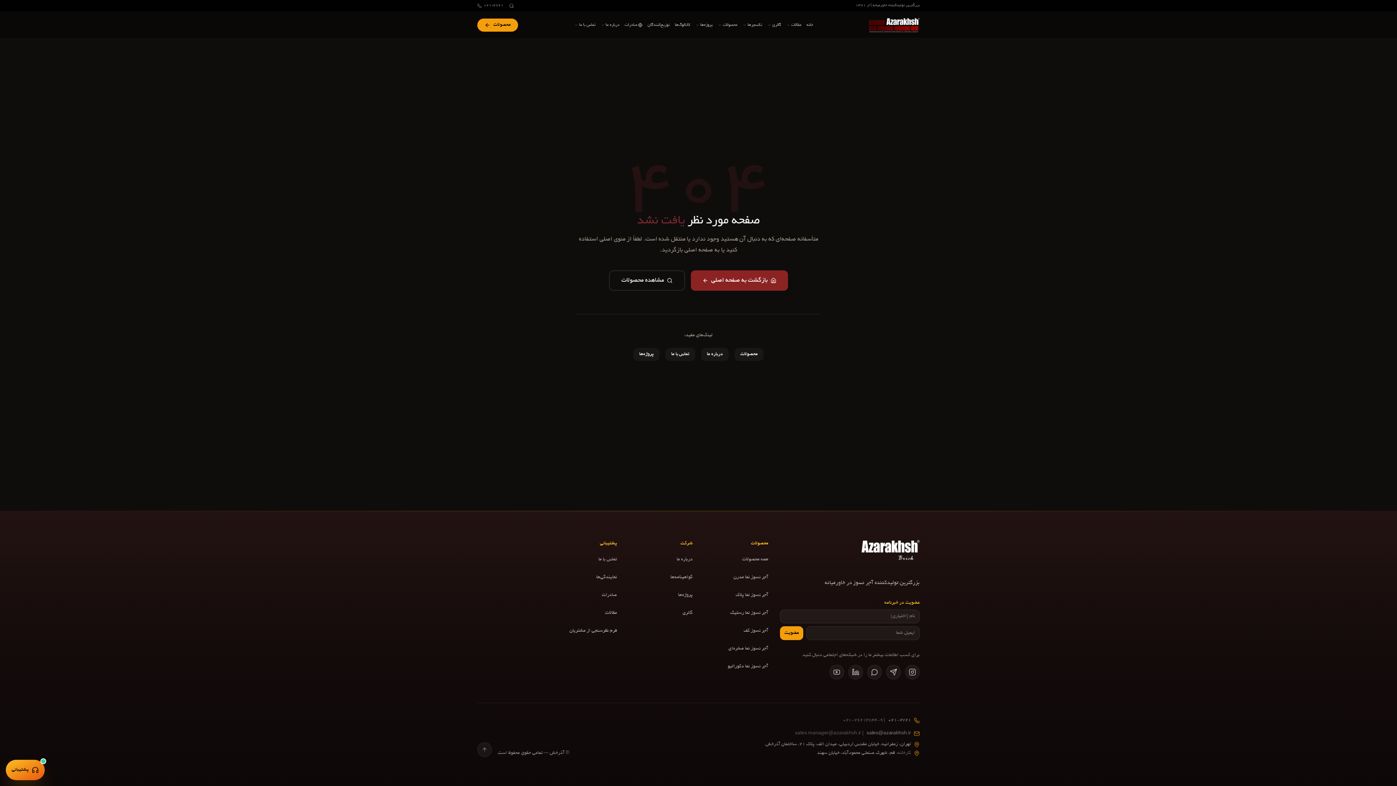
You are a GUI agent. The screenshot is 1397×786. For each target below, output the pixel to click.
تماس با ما (680, 354)
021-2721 (494, 6)
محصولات (749, 354)
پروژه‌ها (646, 354)
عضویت (791, 633)
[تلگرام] (893, 672)
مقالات (611, 613)
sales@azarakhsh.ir (853, 733)
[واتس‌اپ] (874, 672)
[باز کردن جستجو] (511, 5)
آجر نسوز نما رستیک (749, 613)
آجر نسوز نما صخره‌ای (748, 648)
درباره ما (715, 354)
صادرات (609, 595)
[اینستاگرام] (912, 672)
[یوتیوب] (836, 672)
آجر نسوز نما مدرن (750, 577)
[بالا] (484, 749)
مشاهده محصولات (642, 280)
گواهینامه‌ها (681, 577)
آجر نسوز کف (756, 631)
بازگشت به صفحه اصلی (739, 280)
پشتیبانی (20, 770)
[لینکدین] (855, 672)
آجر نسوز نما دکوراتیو (748, 666)
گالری (687, 613)
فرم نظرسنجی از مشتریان (593, 631)
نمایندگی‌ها (606, 577)
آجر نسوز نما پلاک (752, 595)
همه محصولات (755, 559)
